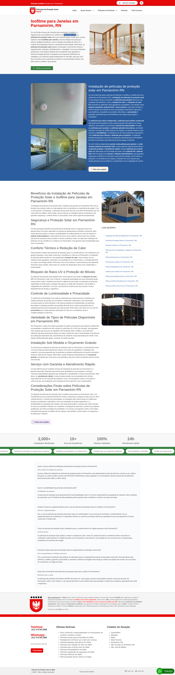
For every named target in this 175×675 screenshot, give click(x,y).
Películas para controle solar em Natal (74, 647)
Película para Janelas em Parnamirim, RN (119, 262)
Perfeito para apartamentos (140, 451)
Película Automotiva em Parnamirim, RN (119, 257)
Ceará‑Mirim (115, 633)
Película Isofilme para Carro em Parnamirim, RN (122, 286)
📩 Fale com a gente (98, 169)
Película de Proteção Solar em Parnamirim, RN (121, 240)
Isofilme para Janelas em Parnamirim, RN (119, 271)
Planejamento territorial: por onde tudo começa (78, 640)
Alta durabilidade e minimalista (115, 451)
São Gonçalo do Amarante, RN (122, 645)
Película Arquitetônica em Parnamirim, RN (119, 267)
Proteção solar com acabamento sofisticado (85, 451)
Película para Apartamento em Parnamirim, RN (121, 276)
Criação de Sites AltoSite (86, 671)
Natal (113, 637)
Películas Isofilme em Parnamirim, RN (118, 245)
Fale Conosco (137, 10)
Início (75, 10)
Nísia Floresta (116, 640)
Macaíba (114, 635)
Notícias (124, 10)
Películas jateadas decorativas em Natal (75, 642)
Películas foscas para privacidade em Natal (76, 637)
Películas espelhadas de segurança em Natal (77, 652)
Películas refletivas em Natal (71, 654)
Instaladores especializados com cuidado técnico (49, 451)
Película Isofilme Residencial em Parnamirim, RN (122, 281)
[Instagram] (141, 3)
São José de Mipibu (118, 647)
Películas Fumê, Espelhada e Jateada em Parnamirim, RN (123, 251)
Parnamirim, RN (70, 35)
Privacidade (37, 650)
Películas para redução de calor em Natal (76, 645)
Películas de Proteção (106, 10)
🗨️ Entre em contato (41, 422)
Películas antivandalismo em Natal (73, 650)
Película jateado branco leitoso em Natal (75, 657)
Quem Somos (86, 10)
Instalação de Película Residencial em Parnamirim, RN (124, 236)
